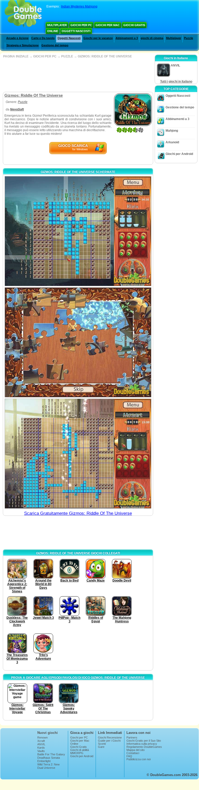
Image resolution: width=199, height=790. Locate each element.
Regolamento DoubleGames (144, 746)
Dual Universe (46, 767)
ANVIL (41, 744)
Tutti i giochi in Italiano (176, 81)
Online (52, 31)
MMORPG (76, 753)
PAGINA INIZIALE (16, 56)
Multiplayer (57, 25)
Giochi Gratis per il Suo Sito (143, 740)
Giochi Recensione (110, 737)
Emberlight (44, 761)
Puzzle (188, 38)
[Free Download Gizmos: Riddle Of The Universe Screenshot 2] (78, 342)
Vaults (41, 750)
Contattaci (132, 753)
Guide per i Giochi (109, 740)
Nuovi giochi (47, 733)
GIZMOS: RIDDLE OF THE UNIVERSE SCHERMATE (78, 172)
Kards (41, 747)
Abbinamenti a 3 (127, 38)
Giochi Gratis (134, 25)
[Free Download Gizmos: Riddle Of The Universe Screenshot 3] (78, 454)
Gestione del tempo (54, 45)
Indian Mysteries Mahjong (79, 6)
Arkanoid (172, 142)
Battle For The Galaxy (51, 754)
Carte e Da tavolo (43, 38)
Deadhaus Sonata (48, 757)
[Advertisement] (77, 75)
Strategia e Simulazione (22, 45)
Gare (101, 746)
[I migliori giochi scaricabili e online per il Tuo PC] (23, 14)
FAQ (129, 756)
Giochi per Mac (108, 25)
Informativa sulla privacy (141, 743)
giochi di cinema (152, 38)
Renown (42, 737)
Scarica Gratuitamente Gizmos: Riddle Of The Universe (78, 513)
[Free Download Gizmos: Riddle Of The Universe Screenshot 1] (78, 231)
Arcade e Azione (17, 38)
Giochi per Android (179, 154)
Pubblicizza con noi (138, 759)
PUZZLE (67, 56)
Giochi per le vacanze (98, 38)
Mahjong (172, 130)
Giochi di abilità (79, 749)
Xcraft (41, 740)
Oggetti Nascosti (76, 31)
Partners (131, 737)
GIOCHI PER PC (44, 56)
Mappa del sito (135, 749)
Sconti (102, 743)
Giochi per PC (81, 25)
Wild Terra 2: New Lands (48, 766)
